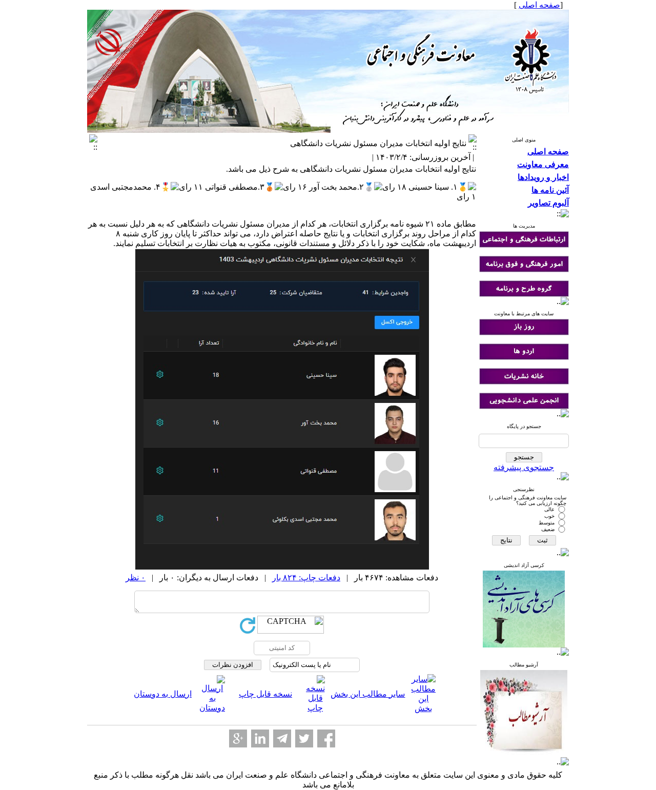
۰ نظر (136, 577)
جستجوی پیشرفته (524, 467)
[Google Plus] (238, 738)
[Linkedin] (260, 738)
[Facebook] (326, 738)
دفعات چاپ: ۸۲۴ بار (306, 577)
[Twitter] (304, 738)
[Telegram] (282, 738)
